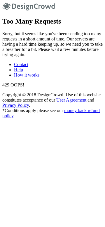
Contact (21, 64)
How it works (26, 74)
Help (18, 69)
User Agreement (71, 99)
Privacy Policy (15, 105)
